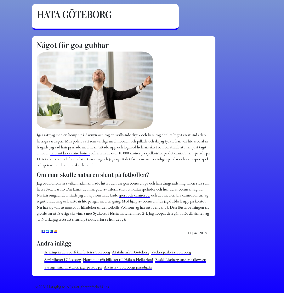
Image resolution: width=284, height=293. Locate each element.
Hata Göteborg (74, 14)
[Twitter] (47, 231)
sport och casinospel (134, 195)
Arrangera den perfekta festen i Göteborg (77, 252)
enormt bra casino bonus (70, 153)
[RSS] (55, 231)
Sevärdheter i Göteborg (62, 259)
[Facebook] (43, 231)
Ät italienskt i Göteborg (130, 252)
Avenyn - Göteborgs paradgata (128, 267)
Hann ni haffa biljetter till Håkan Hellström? (118, 259)
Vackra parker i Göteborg (171, 252)
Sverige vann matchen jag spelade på (73, 267)
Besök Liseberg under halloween (180, 259)
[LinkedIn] (51, 231)
